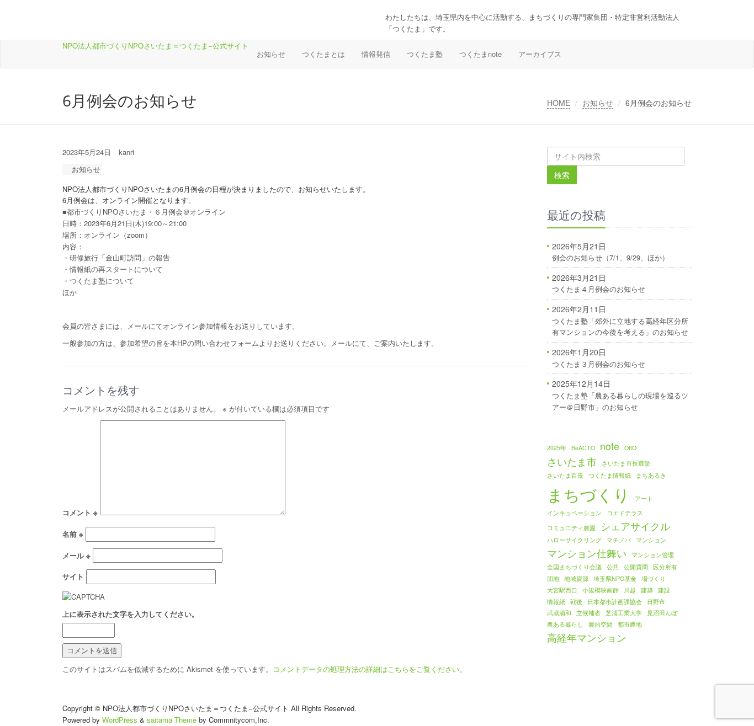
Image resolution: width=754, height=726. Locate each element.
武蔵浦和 (559, 612)
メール (76, 555)
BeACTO (583, 448)
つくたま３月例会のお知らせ (598, 364)
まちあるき (651, 475)
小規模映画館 (600, 590)
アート (644, 498)
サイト (73, 576)
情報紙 (556, 601)
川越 (630, 590)
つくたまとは (323, 54)
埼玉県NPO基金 (614, 578)
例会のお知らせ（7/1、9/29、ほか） (610, 257)
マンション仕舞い (586, 553)
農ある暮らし (565, 624)
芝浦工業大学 (624, 612)
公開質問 (636, 567)
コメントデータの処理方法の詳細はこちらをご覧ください (366, 669)
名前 (72, 534)
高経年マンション (586, 637)
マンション (651, 540)
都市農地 (630, 624)
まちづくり (588, 493)
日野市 (656, 601)
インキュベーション (574, 513)
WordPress (119, 719)
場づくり (653, 578)
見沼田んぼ (662, 612)
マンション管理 (652, 555)
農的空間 (600, 624)
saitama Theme (172, 719)
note (609, 446)
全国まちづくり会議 (574, 567)
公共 (613, 567)
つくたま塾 (425, 54)
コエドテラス (625, 513)
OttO (630, 448)
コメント (80, 512)
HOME (558, 102)
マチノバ (619, 540)
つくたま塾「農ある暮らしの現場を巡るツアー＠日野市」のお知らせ (620, 401)
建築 (647, 590)
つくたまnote (480, 54)
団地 (553, 578)
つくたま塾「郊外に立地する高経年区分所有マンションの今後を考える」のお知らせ (620, 327)
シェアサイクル (635, 526)
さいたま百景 (565, 475)
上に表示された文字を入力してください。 (130, 613)
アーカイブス (539, 54)
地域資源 (576, 578)
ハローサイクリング (574, 540)
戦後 (576, 601)
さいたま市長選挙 (626, 463)
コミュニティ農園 (571, 528)
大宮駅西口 (562, 590)
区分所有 (665, 567)
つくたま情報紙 (609, 475)
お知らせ (271, 54)
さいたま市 (572, 461)
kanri (126, 152)
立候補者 (588, 612)
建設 (664, 590)
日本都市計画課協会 (614, 601)
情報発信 (376, 54)
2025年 (556, 448)
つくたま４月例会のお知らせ (598, 289)
